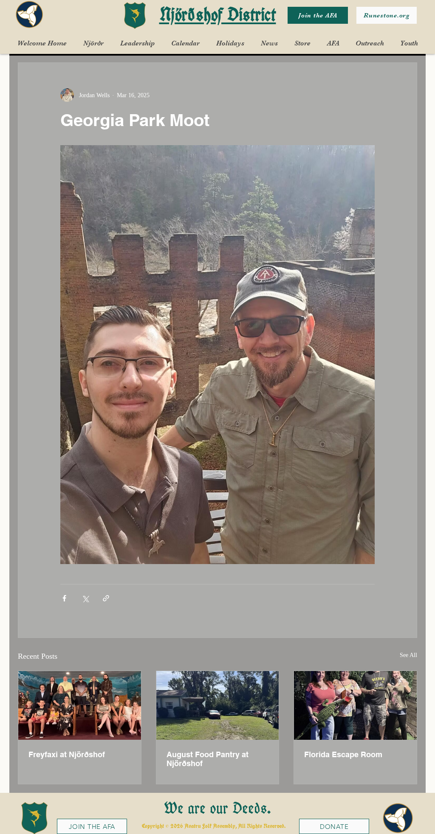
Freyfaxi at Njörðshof (66, 754)
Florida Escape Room (343, 754)
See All (408, 655)
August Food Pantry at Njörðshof (208, 759)
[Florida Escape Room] (355, 705)
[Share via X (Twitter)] (85, 598)
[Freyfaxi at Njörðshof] (79, 705)
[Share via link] (106, 598)
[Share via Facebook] (64, 598)
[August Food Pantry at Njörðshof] (217, 705)
